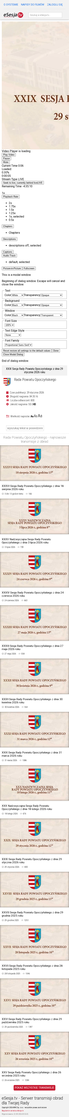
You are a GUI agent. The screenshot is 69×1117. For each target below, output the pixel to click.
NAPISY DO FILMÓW (32, 4)
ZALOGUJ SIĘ (55, 4)
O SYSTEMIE (11, 4)
